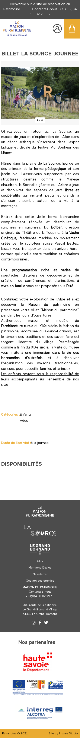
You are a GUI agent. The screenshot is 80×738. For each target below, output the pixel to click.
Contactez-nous (44, 9)
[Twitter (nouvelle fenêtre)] (46, 623)
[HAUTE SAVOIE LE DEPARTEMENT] (37, 662)
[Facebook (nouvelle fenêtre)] (40, 623)
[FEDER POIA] (38, 687)
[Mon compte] (57, 28)
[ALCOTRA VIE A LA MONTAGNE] (40, 712)
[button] (72, 29)
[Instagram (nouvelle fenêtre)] (33, 623)
